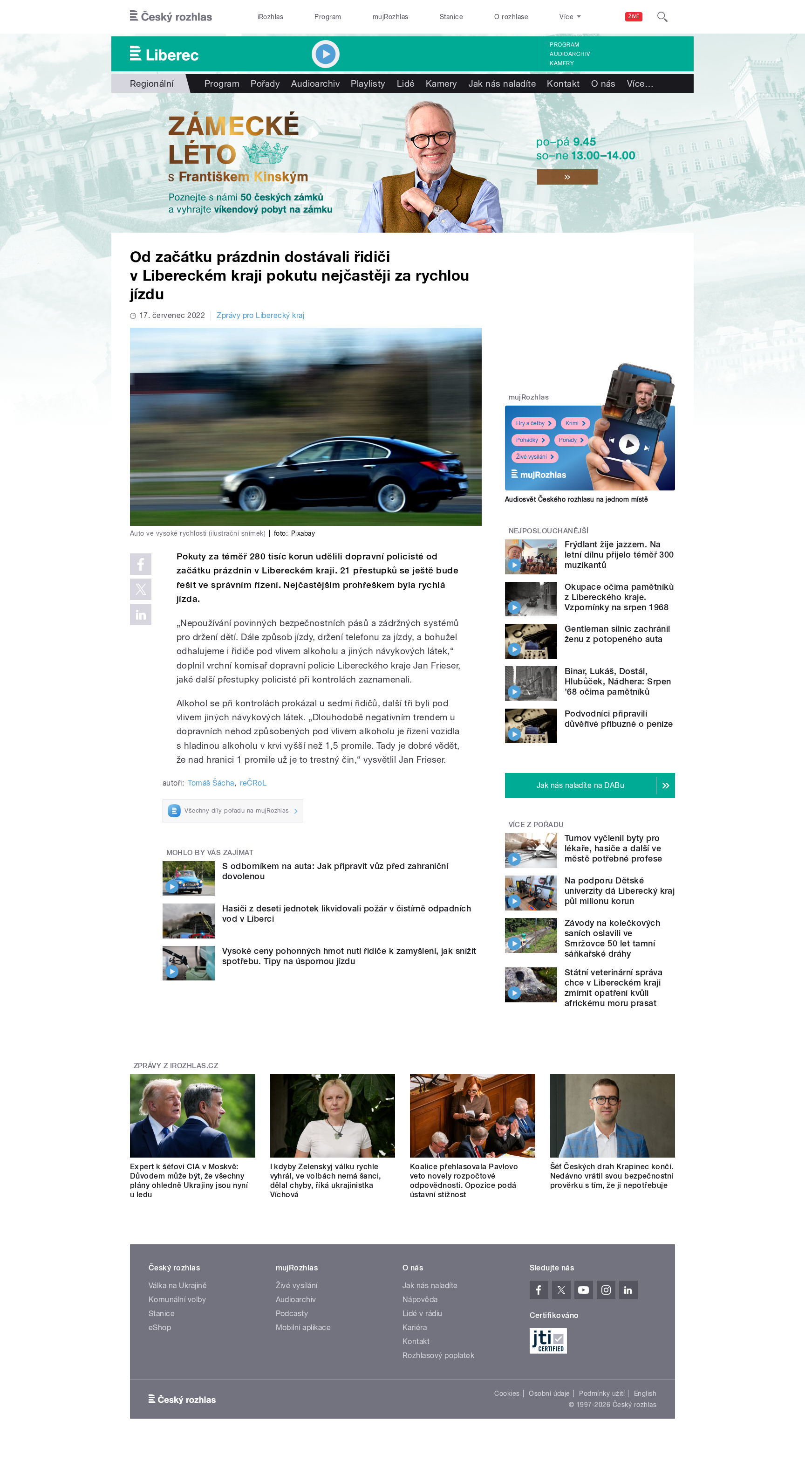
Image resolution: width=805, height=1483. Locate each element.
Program (327, 17)
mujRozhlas (391, 17)
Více (640, 83)
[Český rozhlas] (171, 17)
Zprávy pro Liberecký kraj (260, 315)
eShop (160, 1327)
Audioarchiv (570, 54)
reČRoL (253, 783)
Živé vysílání (531, 457)
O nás (603, 83)
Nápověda (420, 1299)
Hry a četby (530, 423)
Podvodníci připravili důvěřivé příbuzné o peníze (619, 719)
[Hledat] (662, 17)
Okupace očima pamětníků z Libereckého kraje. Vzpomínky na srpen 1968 (619, 597)
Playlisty (368, 83)
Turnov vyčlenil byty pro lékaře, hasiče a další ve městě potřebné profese (613, 848)
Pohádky (527, 440)
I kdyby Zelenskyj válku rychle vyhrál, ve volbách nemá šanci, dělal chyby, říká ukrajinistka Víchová (325, 1180)
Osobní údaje (549, 1393)
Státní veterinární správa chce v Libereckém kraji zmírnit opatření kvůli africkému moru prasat (613, 987)
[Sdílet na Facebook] (140, 564)
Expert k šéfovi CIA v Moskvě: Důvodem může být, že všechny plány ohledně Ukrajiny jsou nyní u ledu (189, 1180)
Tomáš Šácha (211, 783)
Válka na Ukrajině (178, 1285)
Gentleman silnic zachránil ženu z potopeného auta (617, 634)
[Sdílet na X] (140, 589)
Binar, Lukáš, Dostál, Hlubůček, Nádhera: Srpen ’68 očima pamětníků (618, 681)
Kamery (562, 63)
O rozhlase (511, 17)
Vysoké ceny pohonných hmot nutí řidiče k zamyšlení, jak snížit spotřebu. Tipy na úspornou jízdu (349, 956)
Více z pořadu (536, 825)
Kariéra (414, 1327)
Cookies (506, 1393)
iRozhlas (271, 17)
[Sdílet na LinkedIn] (140, 614)
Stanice (451, 17)
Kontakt (563, 83)
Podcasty (292, 1313)
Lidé (406, 83)
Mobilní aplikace (303, 1327)
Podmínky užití (602, 1393)
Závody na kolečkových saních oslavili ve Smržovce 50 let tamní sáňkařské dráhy (612, 938)
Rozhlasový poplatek (438, 1355)
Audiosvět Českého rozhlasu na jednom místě (576, 499)
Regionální (152, 83)
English (645, 1393)
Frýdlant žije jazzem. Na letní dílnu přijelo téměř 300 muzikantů (619, 554)
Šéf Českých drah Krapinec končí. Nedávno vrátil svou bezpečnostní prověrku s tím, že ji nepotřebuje (612, 1176)
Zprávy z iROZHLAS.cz (176, 1066)
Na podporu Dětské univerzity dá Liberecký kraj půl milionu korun (620, 891)
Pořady (265, 83)
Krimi (572, 423)
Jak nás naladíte (502, 83)
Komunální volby (177, 1299)
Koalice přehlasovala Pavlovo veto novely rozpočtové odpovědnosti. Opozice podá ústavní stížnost (464, 1180)
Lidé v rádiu (422, 1313)
